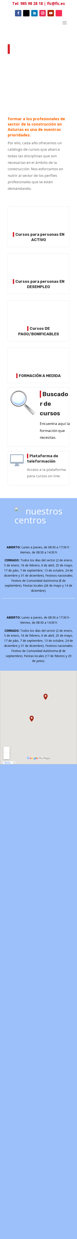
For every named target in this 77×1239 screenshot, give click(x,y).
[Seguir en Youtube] (50, 13)
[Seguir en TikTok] (59, 13)
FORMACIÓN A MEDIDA (40, 375)
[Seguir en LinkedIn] (34, 13)
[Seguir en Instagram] (42, 13)
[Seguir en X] (26, 13)
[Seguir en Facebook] (18, 13)
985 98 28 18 (31, 3)
